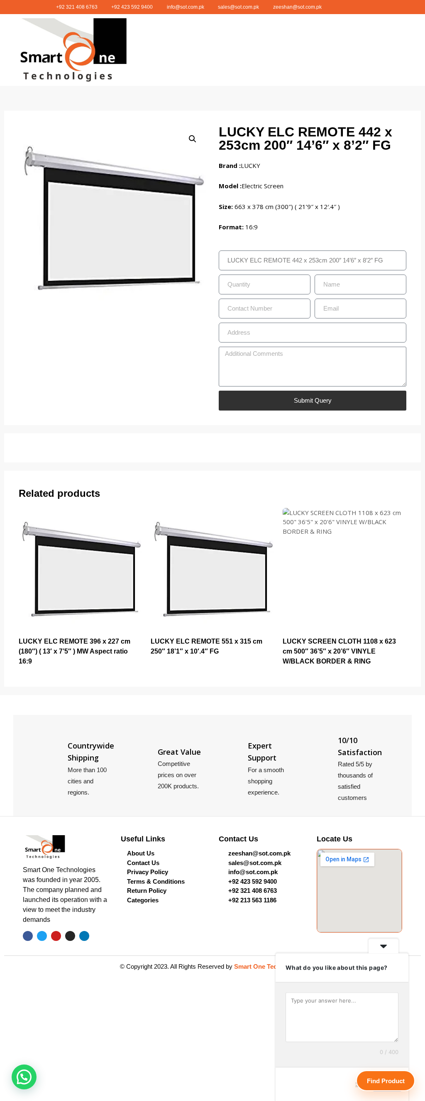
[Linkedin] (371, 7)
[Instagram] (360, 7)
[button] (290, 50)
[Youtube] (349, 7)
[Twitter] (338, 7)
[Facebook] (327, 7)
